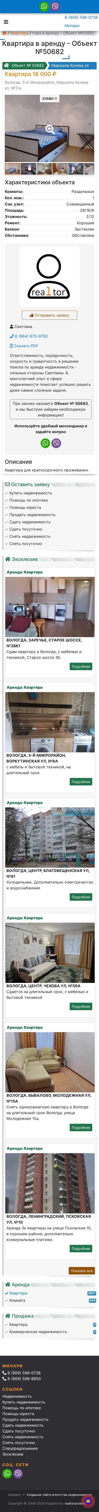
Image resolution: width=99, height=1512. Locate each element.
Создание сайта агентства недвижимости (59, 1495)
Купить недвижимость (23, 1402)
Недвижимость (17, 1396)
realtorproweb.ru (77, 1503)
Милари (72, 25)
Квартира (19, 33)
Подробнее (81, 666)
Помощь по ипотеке (21, 1407)
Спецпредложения (20, 1448)
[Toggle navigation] (4, 21)
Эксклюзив (12, 1454)
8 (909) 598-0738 (81, 17)
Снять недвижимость (22, 1436)
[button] (49, 126)
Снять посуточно (18, 1442)
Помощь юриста (18, 1413)
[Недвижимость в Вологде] (4, 33)
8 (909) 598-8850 (23, 1378)
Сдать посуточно (18, 1431)
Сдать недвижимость (23, 1425)
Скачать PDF (25, 345)
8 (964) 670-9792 (31, 336)
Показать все (82, 1271)
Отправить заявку (51, 315)
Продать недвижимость (25, 1419)
